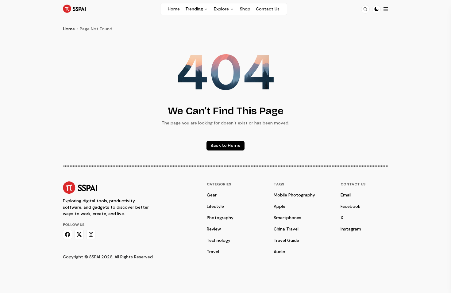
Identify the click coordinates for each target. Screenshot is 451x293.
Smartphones (287, 217)
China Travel (286, 229)
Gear (212, 195)
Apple (279, 206)
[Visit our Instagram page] (90, 234)
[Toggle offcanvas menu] (385, 9)
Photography (220, 217)
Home (69, 29)
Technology (218, 240)
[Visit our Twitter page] (79, 234)
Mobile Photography (294, 195)
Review (214, 229)
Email (346, 195)
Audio (279, 251)
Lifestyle (215, 206)
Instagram (351, 229)
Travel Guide (286, 240)
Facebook (350, 206)
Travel (213, 251)
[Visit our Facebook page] (67, 234)
